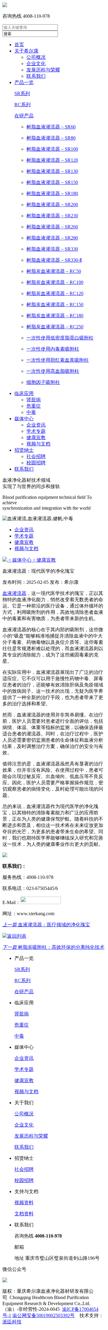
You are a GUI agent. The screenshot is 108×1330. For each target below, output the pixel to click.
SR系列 (22, 93)
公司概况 (36, 57)
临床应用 (24, 393)
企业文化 (36, 63)
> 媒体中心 (20, 559)
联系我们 (36, 76)
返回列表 (16, 936)
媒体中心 (24, 418)
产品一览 (24, 82)
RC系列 (22, 104)
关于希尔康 (26, 50)
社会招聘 (36, 456)
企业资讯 (36, 424)
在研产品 (24, 115)
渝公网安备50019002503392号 (43, 1315)
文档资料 (24, 1213)
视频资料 (24, 1202)
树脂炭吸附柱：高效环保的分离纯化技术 (53, 947)
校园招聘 (36, 462)
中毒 (31, 412)
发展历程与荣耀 (43, 69)
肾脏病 (33, 399)
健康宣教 (36, 437)
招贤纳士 (24, 450)
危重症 (33, 406)
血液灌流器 (14, 593)
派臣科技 (12, 1321)
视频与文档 (38, 443)
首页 (19, 44)
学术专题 (36, 431)
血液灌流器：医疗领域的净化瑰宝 (46, 924)
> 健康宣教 (44, 559)
